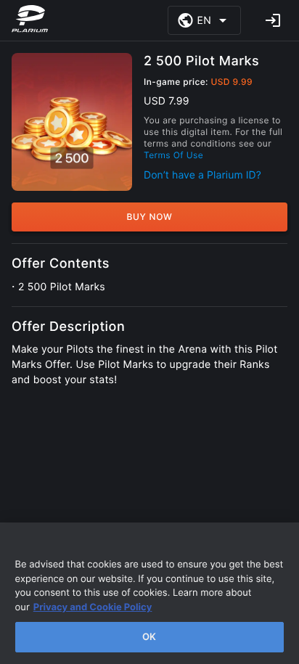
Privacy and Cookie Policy (92, 607)
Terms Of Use (173, 154)
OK (149, 636)
